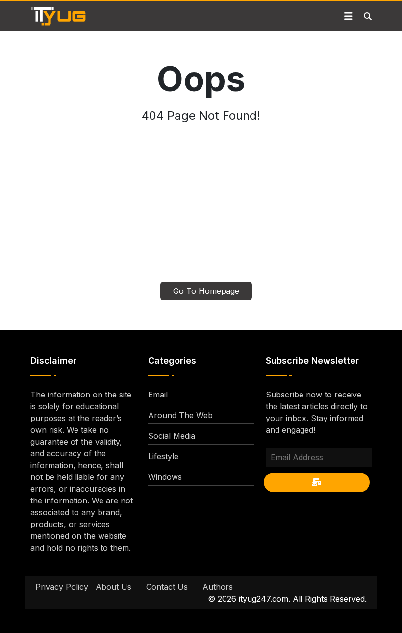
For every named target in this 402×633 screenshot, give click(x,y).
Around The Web (180, 415)
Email (158, 394)
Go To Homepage (206, 291)
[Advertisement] (201, 208)
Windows (165, 477)
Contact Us (167, 587)
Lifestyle (163, 456)
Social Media (171, 436)
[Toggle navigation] (348, 16)
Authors (217, 587)
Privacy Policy (61, 587)
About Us (113, 587)
